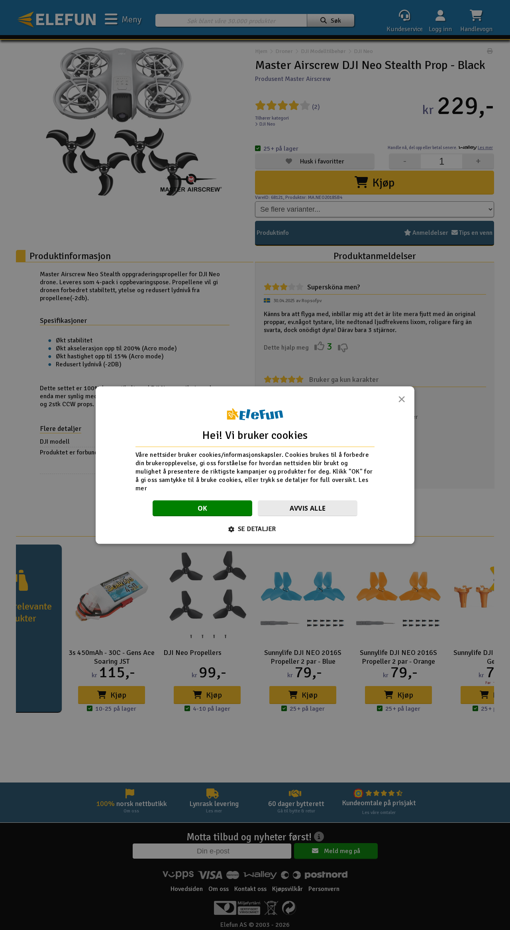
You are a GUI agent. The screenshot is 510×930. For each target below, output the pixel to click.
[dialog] (255, 465)
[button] (255, 529)
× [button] (402, 401)
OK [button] (203, 508)
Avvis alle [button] (308, 508)
